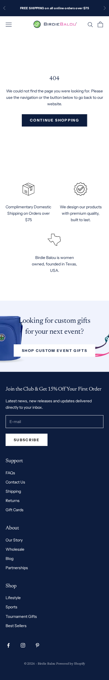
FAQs (10, 472)
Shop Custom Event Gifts (54, 350)
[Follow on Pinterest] (37, 645)
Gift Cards (14, 509)
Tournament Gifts (21, 616)
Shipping (13, 491)
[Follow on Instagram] (23, 645)
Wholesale (15, 549)
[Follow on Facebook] (8, 645)
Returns (13, 500)
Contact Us (15, 482)
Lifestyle (13, 597)
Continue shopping (54, 120)
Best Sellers (16, 625)
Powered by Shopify (70, 663)
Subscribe (26, 440)
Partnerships (17, 567)
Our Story (14, 540)
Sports (11, 606)
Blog (9, 558)
